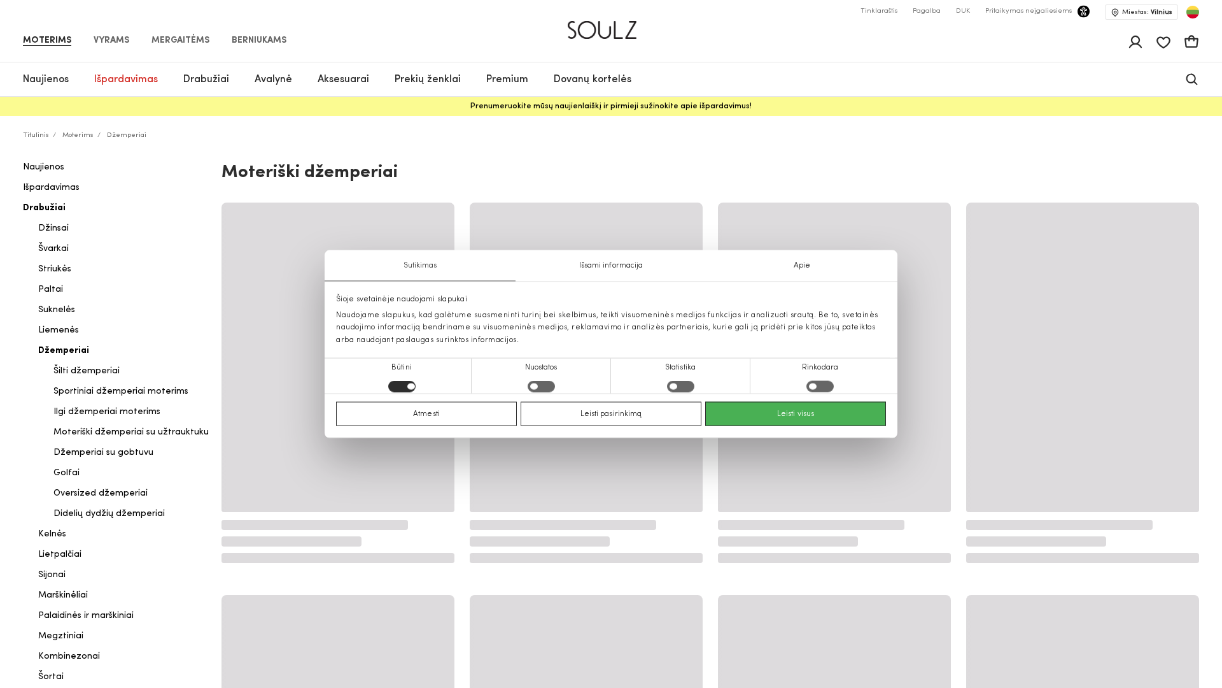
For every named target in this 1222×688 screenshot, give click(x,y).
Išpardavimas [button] (126, 80)
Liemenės (58, 330)
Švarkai (53, 249)
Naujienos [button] (46, 80)
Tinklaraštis (878, 11)
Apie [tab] (802, 265)
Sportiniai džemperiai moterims (120, 391)
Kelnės (52, 534)
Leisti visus (795, 413)
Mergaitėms (180, 40)
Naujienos (43, 167)
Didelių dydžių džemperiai (109, 514)
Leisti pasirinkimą (611, 413)
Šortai (51, 677)
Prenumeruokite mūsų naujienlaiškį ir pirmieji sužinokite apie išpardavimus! (611, 106)
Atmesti (426, 413)
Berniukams (259, 40)
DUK (963, 11)
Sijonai (52, 575)
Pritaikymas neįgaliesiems (1028, 11)
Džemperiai (63, 350)
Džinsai (53, 228)
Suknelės (56, 310)
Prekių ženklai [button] (428, 80)
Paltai (50, 289)
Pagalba (927, 11)
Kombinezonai (69, 656)
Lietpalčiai (59, 554)
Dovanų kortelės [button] (592, 80)
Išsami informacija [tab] (611, 265)
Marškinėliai (63, 595)
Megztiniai (60, 636)
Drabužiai (44, 208)
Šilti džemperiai (86, 371)
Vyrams (111, 40)
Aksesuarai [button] (343, 80)
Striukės (54, 269)
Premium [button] (507, 80)
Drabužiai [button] (206, 80)
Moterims (47, 40)
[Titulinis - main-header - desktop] (611, 24)
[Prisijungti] (1135, 42)
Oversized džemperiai (100, 493)
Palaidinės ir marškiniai (86, 615)
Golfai (66, 473)
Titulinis (36, 135)
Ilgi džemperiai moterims (106, 412)
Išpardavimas (51, 187)
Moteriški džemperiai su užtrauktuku (131, 432)
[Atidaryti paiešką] (1191, 79)
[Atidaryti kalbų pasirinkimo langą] (1192, 12)
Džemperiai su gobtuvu (103, 452)
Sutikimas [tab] (420, 265)
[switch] (541, 386)
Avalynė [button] (273, 80)
